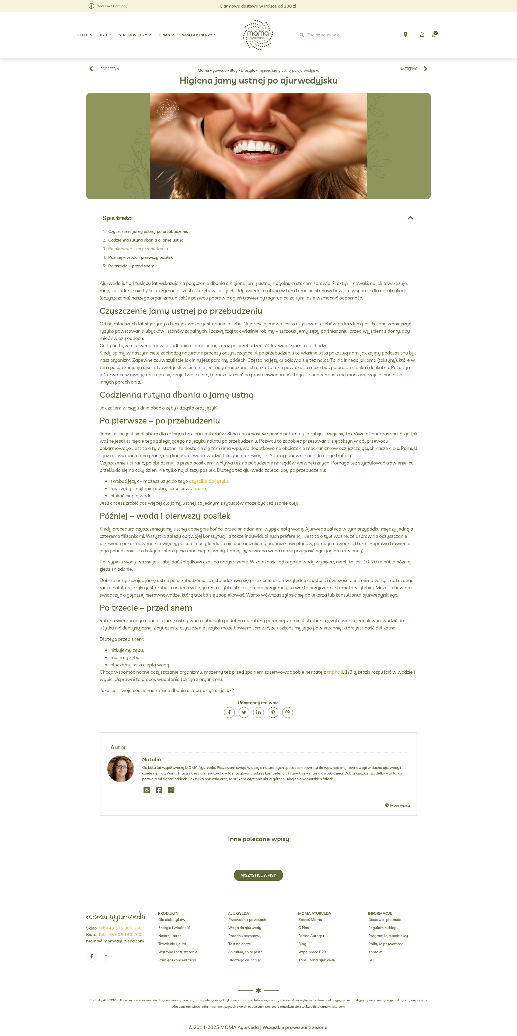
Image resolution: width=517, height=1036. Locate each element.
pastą (199, 488)
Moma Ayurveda (212, 70)
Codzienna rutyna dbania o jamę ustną (145, 240)
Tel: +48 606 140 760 (119, 934)
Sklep (82, 35)
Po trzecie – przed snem (131, 266)
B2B (103, 35)
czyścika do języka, (209, 481)
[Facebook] (159, 790)
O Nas (164, 35)
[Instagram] (171, 790)
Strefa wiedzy (133, 35)
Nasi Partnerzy (196, 35)
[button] (410, 218)
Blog (233, 70)
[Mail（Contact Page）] (147, 790)
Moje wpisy (399, 805)
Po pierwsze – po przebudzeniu (138, 248)
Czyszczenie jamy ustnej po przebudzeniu (148, 231)
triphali (335, 672)
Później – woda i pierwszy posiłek (140, 257)
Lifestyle (248, 70)
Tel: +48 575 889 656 (120, 928)
